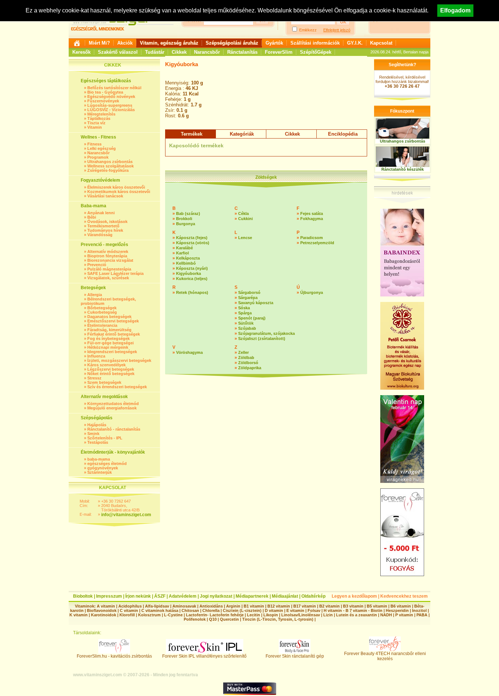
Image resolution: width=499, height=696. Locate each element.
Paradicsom (311, 237)
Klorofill (127, 615)
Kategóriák (242, 134)
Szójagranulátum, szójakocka (266, 333)
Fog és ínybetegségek (108, 338)
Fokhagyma (311, 218)
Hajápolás (96, 425)
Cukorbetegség (102, 312)
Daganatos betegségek (109, 316)
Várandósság (100, 234)
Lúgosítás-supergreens (109, 105)
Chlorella (211, 610)
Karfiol (182, 253)
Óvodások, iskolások (107, 221)
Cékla (243, 213)
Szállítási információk (315, 43)
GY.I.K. (355, 43)
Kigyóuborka (188, 273)
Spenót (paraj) (252, 318)
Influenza (96, 356)
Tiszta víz (96, 123)
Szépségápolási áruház (232, 43)
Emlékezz (308, 30)
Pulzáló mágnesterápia (109, 269)
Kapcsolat (381, 43)
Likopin (270, 615)
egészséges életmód (107, 463)
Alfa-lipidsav (157, 606)
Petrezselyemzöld (317, 243)
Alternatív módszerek (107, 251)
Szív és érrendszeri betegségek (117, 387)
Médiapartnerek (252, 596)
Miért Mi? (99, 43)
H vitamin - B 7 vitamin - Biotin (353, 610)
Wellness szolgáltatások (110, 166)
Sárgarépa (248, 297)
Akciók (125, 43)
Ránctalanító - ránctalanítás (113, 429)
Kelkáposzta (188, 258)
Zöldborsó (248, 362)
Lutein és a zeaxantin (356, 615)
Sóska (244, 308)
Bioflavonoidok (102, 610)
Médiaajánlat (285, 596)
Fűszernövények (103, 101)
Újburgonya (311, 292)
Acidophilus (130, 606)
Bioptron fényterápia (107, 256)
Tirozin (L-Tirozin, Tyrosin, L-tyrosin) (277, 619)
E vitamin (295, 610)
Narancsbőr (207, 52)
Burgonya (185, 224)
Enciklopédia (343, 134)
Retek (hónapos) (192, 292)
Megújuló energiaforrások (112, 408)
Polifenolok (195, 619)
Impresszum (109, 596)
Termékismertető (103, 226)
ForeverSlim (279, 52)
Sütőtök (246, 323)
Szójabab (247, 328)
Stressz (94, 378)
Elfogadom (455, 10)
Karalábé (184, 248)
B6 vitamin (401, 606)
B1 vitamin (254, 606)
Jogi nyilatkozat (216, 596)
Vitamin (94, 127)
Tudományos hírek (105, 230)
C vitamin (129, 610)
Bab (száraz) (188, 213)
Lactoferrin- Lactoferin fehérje (215, 615)
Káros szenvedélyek (106, 365)
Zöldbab (246, 357)
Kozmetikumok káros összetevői (118, 191)
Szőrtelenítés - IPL (104, 438)
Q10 (213, 619)
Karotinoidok (103, 615)
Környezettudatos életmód (113, 403)
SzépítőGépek (315, 52)
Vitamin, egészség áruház (169, 43)
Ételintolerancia (102, 325)
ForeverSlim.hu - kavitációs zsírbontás (114, 656)
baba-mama (98, 459)
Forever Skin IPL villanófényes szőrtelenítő (204, 656)
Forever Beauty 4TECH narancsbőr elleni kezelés (385, 656)
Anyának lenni (101, 213)
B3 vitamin (353, 606)
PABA (422, 615)
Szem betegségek (104, 382)
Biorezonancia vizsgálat (110, 260)
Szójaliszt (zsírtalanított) (261, 338)
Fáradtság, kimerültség (109, 330)
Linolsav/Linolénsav (300, 615)
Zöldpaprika (249, 368)
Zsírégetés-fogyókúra (108, 170)
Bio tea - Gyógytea (105, 92)
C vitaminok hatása (159, 610)
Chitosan (190, 610)
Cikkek (179, 52)
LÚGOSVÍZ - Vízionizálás (111, 109)
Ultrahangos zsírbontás (110, 161)
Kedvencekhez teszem (404, 596)
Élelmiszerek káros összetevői (116, 187)
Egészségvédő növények (111, 96)
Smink (93, 433)
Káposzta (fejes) (191, 237)
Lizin (328, 615)
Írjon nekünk (138, 596)
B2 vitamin (329, 606)
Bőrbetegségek (102, 308)
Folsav (314, 610)
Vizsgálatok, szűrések (108, 278)
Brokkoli (184, 218)
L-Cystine (173, 615)
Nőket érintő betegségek (110, 373)
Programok (97, 157)
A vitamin (106, 606)
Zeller (243, 352)
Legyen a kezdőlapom (354, 596)
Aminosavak (184, 606)
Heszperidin (398, 610)
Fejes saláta (311, 213)
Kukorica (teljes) (191, 278)
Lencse (245, 237)
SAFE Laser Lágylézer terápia (115, 273)
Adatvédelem (183, 596)
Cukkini (245, 218)
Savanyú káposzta (255, 302)
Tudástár (154, 52)
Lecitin (253, 615)
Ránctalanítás (242, 52)
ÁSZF (159, 596)
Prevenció (96, 264)
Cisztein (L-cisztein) (242, 610)
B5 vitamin (377, 606)
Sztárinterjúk (99, 472)
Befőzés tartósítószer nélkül (114, 88)
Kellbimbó (186, 263)
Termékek (191, 134)
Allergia (94, 294)
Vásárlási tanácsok (105, 196)
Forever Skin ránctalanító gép (295, 656)
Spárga (245, 313)
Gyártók (274, 43)
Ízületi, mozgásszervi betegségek (119, 360)
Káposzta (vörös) (192, 243)
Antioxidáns (211, 606)
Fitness (94, 144)
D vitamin (274, 610)
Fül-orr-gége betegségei (110, 343)
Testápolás (97, 442)
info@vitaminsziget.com (126, 514)
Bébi (91, 217)
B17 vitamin (304, 606)
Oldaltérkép (313, 596)
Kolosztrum (149, 615)
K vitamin (78, 615)
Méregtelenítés (101, 114)
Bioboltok (83, 596)
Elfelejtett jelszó (336, 30)
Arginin (233, 606)
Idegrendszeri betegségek (112, 351)
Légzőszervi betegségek (110, 369)
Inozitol (419, 610)
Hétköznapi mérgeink (107, 347)
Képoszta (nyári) (192, 268)
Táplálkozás (98, 118)
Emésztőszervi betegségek (113, 321)
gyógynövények (102, 468)
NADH (386, 615)
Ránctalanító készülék (402, 169)
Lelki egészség (101, 148)
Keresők (81, 52)
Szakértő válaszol (118, 52)
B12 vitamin (278, 606)
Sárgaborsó (249, 292)
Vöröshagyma (189, 352)
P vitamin (404, 615)
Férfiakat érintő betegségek (113, 334)
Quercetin (229, 619)
